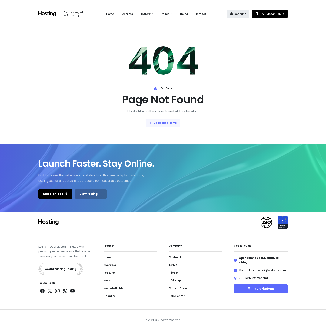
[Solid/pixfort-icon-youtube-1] (72, 290)
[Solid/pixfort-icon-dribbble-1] (65, 290)
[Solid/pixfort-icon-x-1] (50, 290)
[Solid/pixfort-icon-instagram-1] (57, 290)
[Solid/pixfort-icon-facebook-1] (42, 290)
